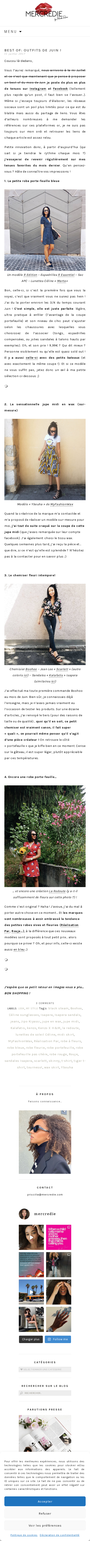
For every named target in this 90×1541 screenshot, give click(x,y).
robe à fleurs (71, 1041)
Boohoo (31, 669)
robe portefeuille (60, 1048)
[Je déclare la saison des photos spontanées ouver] (31, 1319)
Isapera (47, 1015)
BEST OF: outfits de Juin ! (32, 50)
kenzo (31, 1028)
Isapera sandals (68, 1015)
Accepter (45, 1501)
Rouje (16, 931)
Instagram (38, 89)
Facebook (60, 89)
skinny (54, 1061)
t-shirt (66, 1061)
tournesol (34, 1067)
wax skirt (51, 1067)
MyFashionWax (61, 504)
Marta (61, 281)
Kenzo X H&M (49, 1028)
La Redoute (57, 891)
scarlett (40, 1061)
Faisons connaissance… (45, 1101)
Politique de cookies (24, 1535)
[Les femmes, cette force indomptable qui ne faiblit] (58, 1237)
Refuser (45, 1513)
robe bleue (15, 1048)
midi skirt (65, 1034)
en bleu (19, 949)
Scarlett (62, 669)
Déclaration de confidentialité (60, 1535)
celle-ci (32, 358)
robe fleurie (35, 1048)
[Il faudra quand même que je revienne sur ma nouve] (58, 1292)
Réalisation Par (46, 1041)
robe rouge (58, 1054)
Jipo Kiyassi (30, 1021)
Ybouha (67, 1067)
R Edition (30, 275)
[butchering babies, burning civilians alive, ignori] (31, 1264)
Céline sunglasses (24, 1015)
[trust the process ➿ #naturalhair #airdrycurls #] (31, 1237)
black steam (58, 1008)
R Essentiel (66, 275)
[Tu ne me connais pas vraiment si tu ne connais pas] (31, 1292)
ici (25, 675)
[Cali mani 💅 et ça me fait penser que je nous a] (58, 1319)
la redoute (70, 1028)
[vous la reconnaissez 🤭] (58, 1264)
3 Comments (45, 1003)
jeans (14, 1021)
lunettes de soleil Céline (36, 1034)
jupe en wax (51, 1021)
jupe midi (71, 1021)
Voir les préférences (45, 1525)
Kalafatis (56, 675)
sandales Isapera (18, 1061)
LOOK (21, 1008)
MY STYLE (32, 1008)
